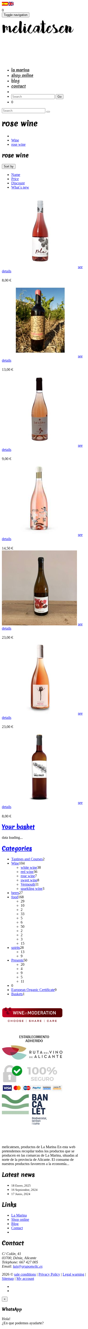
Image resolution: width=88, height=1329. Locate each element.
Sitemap (8, 1279)
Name (15, 175)
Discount (18, 183)
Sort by (9, 166)
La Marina (20, 70)
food (14, 897)
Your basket (18, 827)
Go (59, 96)
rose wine (18, 144)
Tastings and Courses (27, 859)
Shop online (22, 75)
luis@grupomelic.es (27, 1266)
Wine (15, 140)
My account (25, 1279)
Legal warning (73, 1274)
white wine (29, 867)
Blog (15, 80)
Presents (17, 960)
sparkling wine (31, 889)
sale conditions (25, 1274)
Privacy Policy (49, 1274)
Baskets (17, 994)
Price (15, 179)
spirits (15, 948)
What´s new (20, 187)
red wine (27, 872)
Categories (17, 848)
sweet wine (29, 880)
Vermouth (28, 884)
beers (15, 893)
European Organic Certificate (33, 990)
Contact (18, 86)
